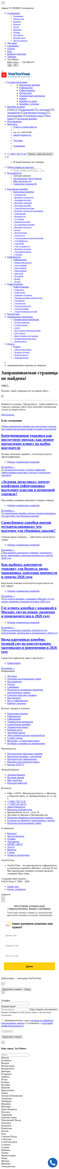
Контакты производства (19, 809)
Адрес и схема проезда (25, 127)
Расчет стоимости (16, 889)
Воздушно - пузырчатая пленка (23, 740)
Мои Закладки (14, 780)
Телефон (5, 1000)
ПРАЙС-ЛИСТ (15, 844)
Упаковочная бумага (17, 727)
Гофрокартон (14, 257)
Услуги (11, 847)
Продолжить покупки (11, 989)
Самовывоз (13, 46)
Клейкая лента (14, 730)
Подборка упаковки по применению (26, 743)
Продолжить (7, 414)
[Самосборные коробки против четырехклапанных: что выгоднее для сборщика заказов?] (29, 516)
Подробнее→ (8, 467)
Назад (27, 989)
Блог (9, 51)
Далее (29, 966)
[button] (7, 157)
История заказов (15, 777)
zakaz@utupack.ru (22, 135)
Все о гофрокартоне (17, 700)
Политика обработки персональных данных (30, 817)
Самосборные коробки (19, 724)
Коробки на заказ (16, 106)
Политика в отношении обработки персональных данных (25, 691)
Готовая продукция (17, 82)
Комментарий (8, 1006)
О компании (13, 13)
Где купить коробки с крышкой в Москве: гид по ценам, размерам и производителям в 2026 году (29, 612)
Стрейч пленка (15, 738)
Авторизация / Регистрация (27, 178)
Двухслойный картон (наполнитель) (26, 735)
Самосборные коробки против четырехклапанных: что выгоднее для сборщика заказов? (28, 526)
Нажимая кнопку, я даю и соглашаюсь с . (27, 1023)
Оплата (11, 48)
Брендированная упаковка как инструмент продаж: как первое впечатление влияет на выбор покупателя (27, 441)
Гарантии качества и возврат (22, 695)
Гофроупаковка (15, 284)
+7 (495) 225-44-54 (16, 804)
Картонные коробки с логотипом (24, 756)
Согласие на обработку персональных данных (31, 820)
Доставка (12, 43)
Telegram (11, 56)
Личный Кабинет (16, 775)
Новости (11, 849)
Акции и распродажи (18, 855)
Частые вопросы (15, 836)
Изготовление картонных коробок (25, 753)
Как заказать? (14, 698)
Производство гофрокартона (22, 759)
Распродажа (13, 314)
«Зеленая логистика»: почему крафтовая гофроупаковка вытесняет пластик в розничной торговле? (28, 488)
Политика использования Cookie (24, 679)
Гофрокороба (14, 719)
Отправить (7, 1031)
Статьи (11, 852)
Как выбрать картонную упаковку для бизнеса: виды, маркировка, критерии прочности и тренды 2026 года (29, 571)
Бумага (11, 344)
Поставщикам (14, 121)
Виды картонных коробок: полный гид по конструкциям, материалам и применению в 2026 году (29, 645)
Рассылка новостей (17, 783)
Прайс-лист (13, 886)
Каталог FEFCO (15, 764)
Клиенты (12, 833)
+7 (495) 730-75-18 (16, 154)
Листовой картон (16, 732)
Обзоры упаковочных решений (23, 462)
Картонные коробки (17, 189)
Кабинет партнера (16, 703)
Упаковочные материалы (20, 316)
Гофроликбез (14, 663)
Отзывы (11, 839)
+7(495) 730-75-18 (16, 801)
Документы (13, 841)
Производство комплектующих (23, 762)
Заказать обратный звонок (40, 154)
